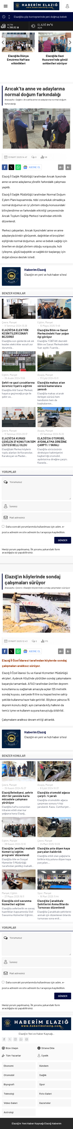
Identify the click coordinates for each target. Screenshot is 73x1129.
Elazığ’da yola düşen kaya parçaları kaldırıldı (53, 850)
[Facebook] (4, 1039)
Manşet (13, 322)
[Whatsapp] (21, 1039)
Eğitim (40, 322)
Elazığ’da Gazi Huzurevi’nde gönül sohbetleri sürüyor (55, 59)
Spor (40, 893)
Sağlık (19, 99)
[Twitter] (9, 1039)
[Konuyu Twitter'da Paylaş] (11, 167)
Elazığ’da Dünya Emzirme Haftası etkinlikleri (18, 59)
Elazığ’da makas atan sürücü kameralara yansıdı (51, 386)
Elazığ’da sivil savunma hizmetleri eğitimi (16, 902)
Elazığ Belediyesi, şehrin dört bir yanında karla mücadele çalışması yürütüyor (17, 797)
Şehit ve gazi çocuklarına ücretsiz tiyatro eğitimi (18, 384)
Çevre (5, 322)
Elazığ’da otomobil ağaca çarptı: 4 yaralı (53, 794)
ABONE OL (35, 167)
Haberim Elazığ (35, 269)
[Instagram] (15, 1039)
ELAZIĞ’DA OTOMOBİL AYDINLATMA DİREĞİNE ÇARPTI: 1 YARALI (52, 442)
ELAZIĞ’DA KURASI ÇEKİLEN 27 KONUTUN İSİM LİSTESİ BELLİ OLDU (19, 442)
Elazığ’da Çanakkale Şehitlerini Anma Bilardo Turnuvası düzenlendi (53, 904)
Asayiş (40, 374)
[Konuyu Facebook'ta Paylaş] (4, 167)
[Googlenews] (26, 1039)
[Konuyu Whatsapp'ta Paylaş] (18, 167)
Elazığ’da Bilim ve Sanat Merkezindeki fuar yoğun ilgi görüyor (53, 333)
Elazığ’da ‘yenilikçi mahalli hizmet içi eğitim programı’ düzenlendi (18, 852)
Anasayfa (9, 99)
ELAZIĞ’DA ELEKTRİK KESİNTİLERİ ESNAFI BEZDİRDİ (15, 333)
